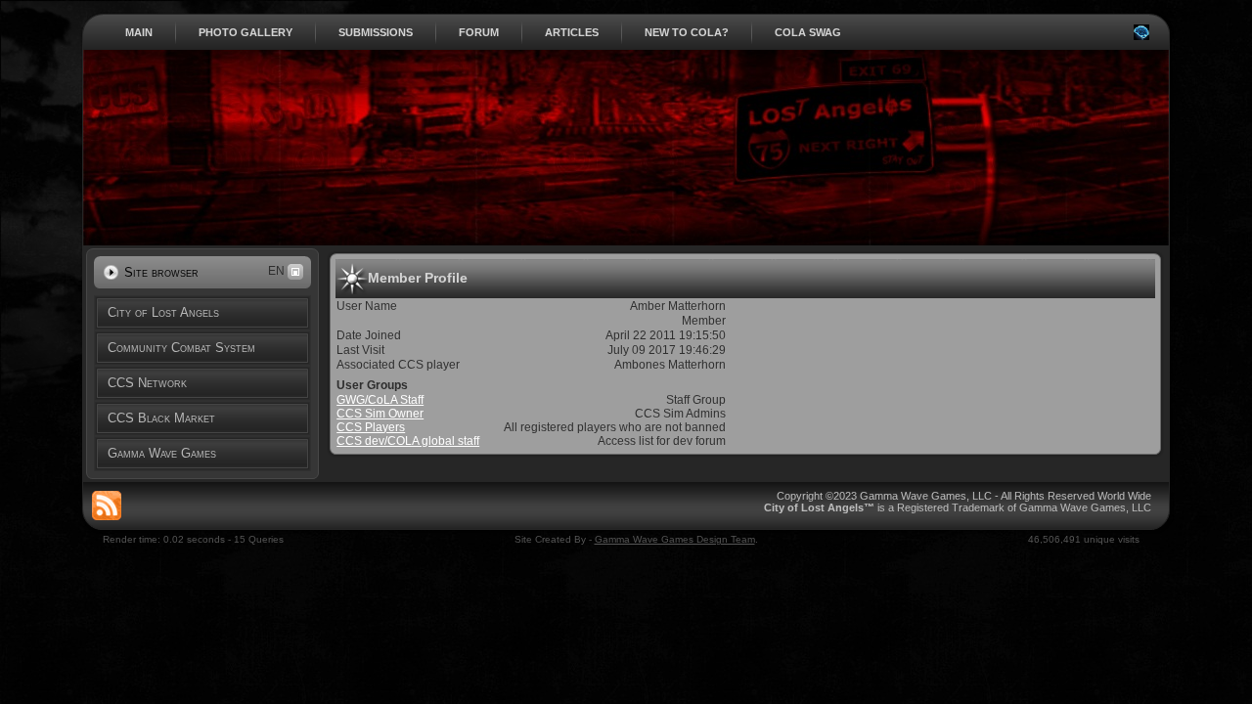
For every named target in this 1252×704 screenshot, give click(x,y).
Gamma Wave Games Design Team (675, 539)
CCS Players (370, 427)
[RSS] (106, 505)
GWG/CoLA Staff (380, 400)
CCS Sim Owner (380, 413)
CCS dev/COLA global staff (407, 441)
